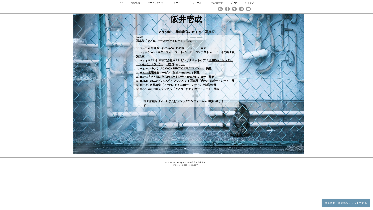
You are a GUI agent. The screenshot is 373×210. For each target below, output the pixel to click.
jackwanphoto (182, 72)
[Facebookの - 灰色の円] (227, 9)
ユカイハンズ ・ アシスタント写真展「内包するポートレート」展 (193, 80)
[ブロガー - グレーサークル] (220, 9)
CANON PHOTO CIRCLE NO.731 (182, 68)
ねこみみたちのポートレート (180, 48)
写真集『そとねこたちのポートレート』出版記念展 (184, 84)
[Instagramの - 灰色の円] (241, 9)
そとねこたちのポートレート (165, 40)
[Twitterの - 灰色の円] (234, 9)
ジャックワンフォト (189, 101)
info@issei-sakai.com (188, 165)
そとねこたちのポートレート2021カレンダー (178, 76)
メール (164, 101)
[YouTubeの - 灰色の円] (248, 9)
